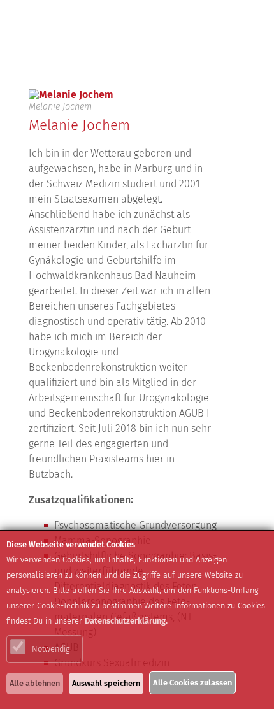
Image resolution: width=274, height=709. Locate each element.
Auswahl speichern (106, 683)
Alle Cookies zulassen (192, 682)
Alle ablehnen (35, 683)
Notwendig (50, 649)
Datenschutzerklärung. (126, 621)
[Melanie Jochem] (123, 95)
